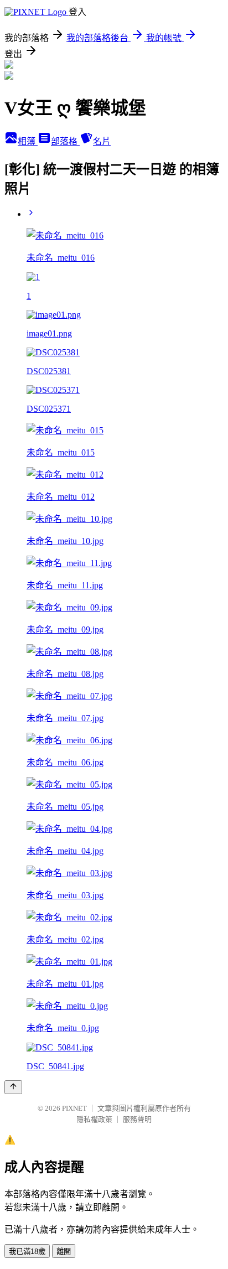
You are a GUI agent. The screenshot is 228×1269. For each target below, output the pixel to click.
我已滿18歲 (27, 1251)
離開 (63, 1251)
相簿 (28, 141)
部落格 (65, 141)
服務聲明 (137, 1119)
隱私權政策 (94, 1119)
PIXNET (74, 1108)
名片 (102, 141)
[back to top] (13, 1087)
